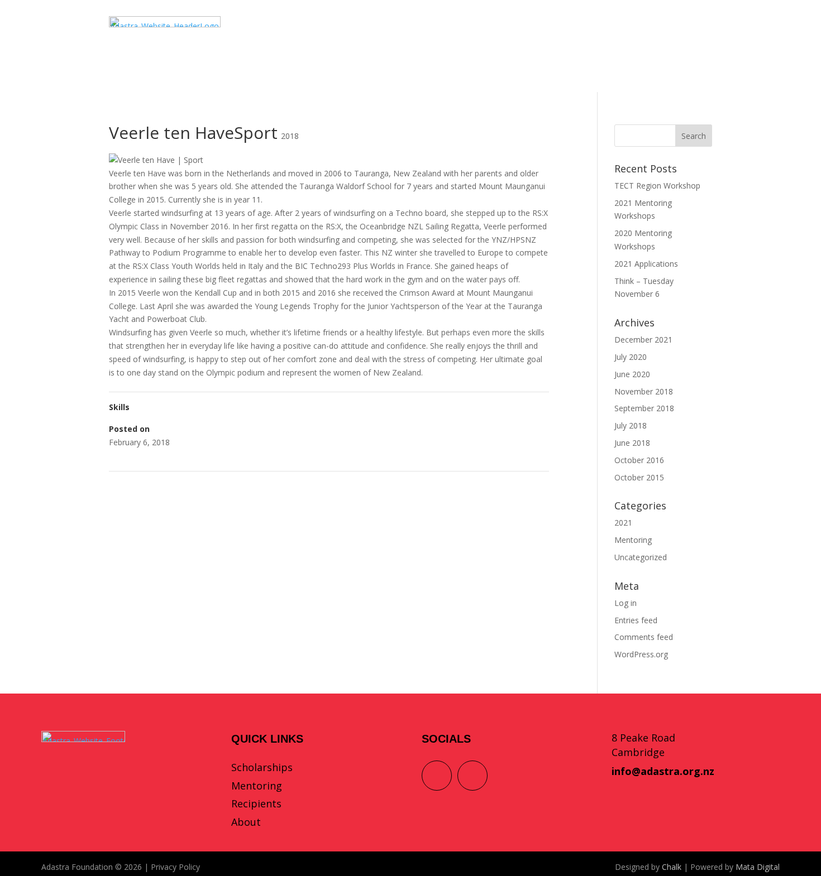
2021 (623, 522)
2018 (290, 136)
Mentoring (633, 540)
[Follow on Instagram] (472, 776)
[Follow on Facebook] (437, 776)
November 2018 (643, 391)
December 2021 (643, 339)
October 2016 (639, 460)
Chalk (671, 866)
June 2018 (632, 442)
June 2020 (632, 374)
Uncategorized (640, 557)
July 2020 (630, 357)
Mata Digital (758, 866)
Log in (625, 603)
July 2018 (630, 425)
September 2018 (644, 408)
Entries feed (635, 620)
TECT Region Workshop (657, 185)
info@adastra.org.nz (663, 771)
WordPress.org (641, 654)
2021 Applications (646, 263)
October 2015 (639, 477)
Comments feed (643, 637)
